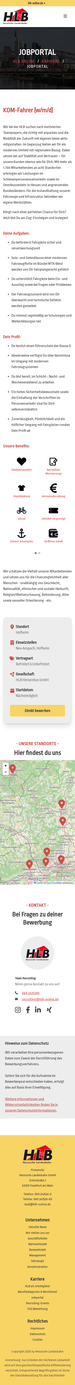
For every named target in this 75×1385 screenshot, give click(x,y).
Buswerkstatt (37, 1250)
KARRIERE (51, 61)
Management (37, 1255)
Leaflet (39, 883)
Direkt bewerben (37, 711)
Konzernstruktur (37, 1267)
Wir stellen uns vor (38, 1233)
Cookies (37, 1339)
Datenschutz (37, 1334)
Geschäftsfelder (38, 1238)
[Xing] (51, 1011)
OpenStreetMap (53, 883)
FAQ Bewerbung (38, 1309)
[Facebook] (30, 1011)
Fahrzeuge (37, 1261)
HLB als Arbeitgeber (37, 1286)
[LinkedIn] (39, 1011)
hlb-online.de (36, 3)
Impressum (37, 1328)
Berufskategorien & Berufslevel (37, 1292)
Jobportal (37, 1297)
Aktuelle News (38, 1227)
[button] (61, 860)
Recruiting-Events (37, 1303)
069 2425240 (31, 993)
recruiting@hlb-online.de (40, 999)
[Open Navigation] (66, 16)
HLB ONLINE (24, 61)
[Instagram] (19, 1011)
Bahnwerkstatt (37, 1244)
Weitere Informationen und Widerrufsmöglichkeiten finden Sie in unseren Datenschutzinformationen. (31, 1105)
